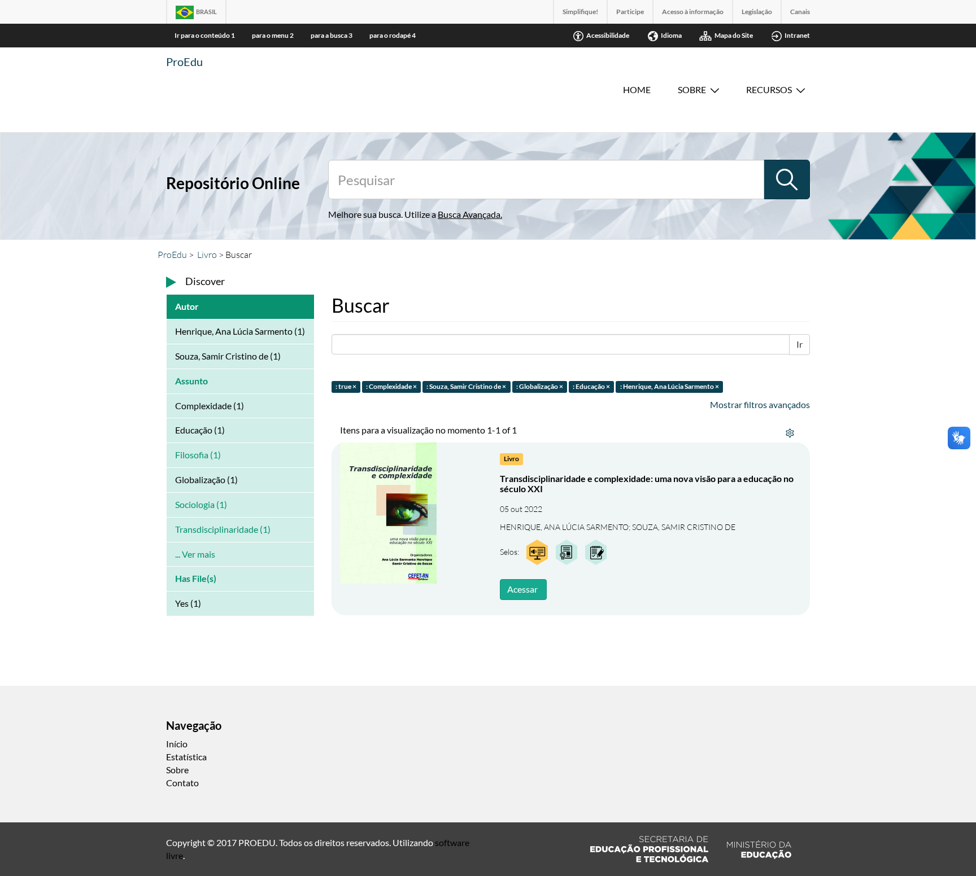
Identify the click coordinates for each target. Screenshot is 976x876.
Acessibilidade (607, 35)
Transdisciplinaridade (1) (223, 529)
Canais (800, 11)
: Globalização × (539, 386)
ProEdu (184, 61)
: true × (346, 386)
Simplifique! (580, 11)
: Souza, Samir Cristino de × (466, 386)
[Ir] (787, 179)
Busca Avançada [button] (469, 214)
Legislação (757, 11)
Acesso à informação (693, 11)
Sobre (692, 89)
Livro (207, 254)
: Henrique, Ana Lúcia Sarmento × (669, 386)
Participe (630, 11)
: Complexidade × (391, 386)
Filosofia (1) (198, 454)
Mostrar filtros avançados (760, 404)
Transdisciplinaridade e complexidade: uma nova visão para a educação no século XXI (647, 483)
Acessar (522, 589)
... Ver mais (195, 554)
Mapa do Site (733, 35)
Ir (799, 344)
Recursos (769, 89)
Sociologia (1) (201, 504)
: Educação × (591, 386)
